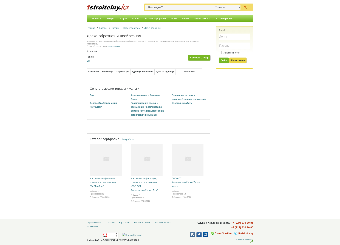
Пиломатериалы (131, 28)
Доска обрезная (152, 28)
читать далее (114, 46)
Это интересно (223, 18)
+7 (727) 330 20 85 (242, 222)
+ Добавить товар (199, 57)
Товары (110, 18)
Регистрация (238, 60)
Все (88, 61)
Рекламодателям (142, 223)
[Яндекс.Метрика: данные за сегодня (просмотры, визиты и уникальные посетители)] (132, 235)
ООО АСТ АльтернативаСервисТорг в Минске (185, 182)
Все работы (128, 139)
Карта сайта (124, 223)
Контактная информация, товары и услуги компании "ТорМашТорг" (103, 182)
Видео (185, 18)
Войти (224, 60)
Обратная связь (94, 223)
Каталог (103, 28)
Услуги (123, 18)
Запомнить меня (231, 53)
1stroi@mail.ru (223, 233)
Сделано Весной (243, 240)
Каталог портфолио (155, 18)
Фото (173, 18)
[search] (245, 7)
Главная (96, 18)
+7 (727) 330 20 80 (242, 227)
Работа (136, 18)
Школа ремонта (202, 18)
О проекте (110, 223)
